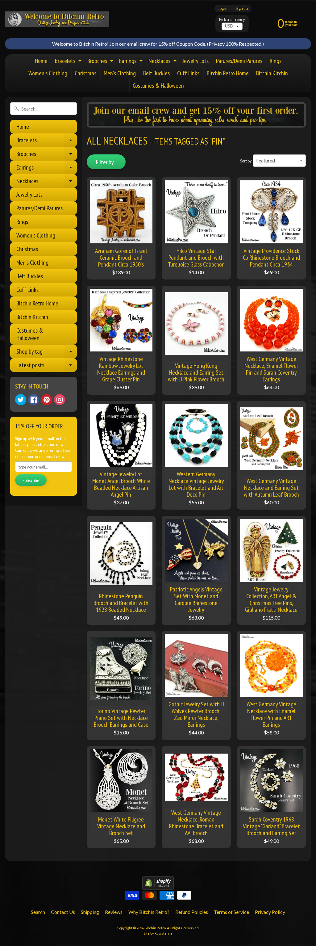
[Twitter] (20, 399)
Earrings (131, 62)
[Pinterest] (46, 399)
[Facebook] (33, 399)
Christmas (85, 73)
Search (38, 912)
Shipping (90, 912)
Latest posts (46, 366)
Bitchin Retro (155, 928)
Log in (222, 8)
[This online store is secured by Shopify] (158, 886)
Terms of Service (231, 912)
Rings (275, 61)
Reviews (114, 912)
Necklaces (163, 62)
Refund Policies (191, 912)
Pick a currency (232, 19)
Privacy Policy (270, 912)
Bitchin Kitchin (272, 73)
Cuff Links (188, 73)
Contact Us (63, 912)
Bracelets (69, 62)
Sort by (246, 160)
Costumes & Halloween (158, 86)
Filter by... (106, 162)
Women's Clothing (47, 73)
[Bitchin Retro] (57, 19)
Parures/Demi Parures (239, 61)
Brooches (101, 62)
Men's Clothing (120, 73)
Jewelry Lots (195, 61)
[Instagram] (59, 399)
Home (41, 61)
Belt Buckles (156, 73)
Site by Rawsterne (158, 933)
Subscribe (31, 480)
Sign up (242, 8)
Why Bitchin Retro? (148, 912)
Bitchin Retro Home (228, 73)
